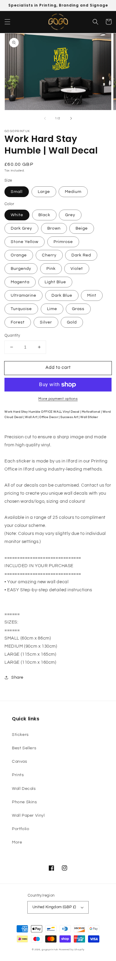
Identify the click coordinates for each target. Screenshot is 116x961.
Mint (91, 295)
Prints (18, 775)
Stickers (20, 735)
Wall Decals (24, 789)
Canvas (19, 761)
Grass (78, 309)
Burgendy (21, 269)
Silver (46, 322)
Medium (73, 192)
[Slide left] (44, 118)
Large (44, 192)
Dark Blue (61, 295)
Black (44, 215)
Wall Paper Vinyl (28, 815)
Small (17, 192)
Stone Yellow (24, 242)
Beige (82, 228)
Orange (19, 255)
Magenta (20, 282)
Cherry (49, 255)
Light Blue (55, 282)
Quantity (12, 335)
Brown (54, 228)
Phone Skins (24, 802)
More (17, 842)
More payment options (58, 399)
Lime (52, 309)
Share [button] (17, 677)
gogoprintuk (50, 949)
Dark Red (81, 255)
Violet (76, 269)
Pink (51, 269)
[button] (7, 21)
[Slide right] (71, 118)
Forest (18, 322)
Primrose (63, 242)
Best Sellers (24, 748)
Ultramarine (23, 295)
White (17, 215)
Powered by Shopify (71, 949)
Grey (70, 215)
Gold (72, 322)
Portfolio (20, 829)
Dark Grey (21, 228)
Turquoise (21, 309)
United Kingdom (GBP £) (54, 907)
